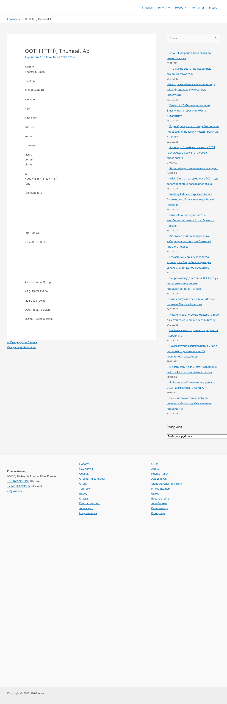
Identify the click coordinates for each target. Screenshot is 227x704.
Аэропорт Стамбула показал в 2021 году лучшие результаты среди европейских (191, 153)
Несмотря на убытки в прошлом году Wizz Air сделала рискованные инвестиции (191, 90)
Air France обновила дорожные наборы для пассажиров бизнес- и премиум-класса (189, 241)
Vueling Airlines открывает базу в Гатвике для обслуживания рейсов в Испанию (190, 199)
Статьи (83, 483)
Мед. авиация (88, 513)
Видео (213, 7)
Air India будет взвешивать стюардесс (193, 168)
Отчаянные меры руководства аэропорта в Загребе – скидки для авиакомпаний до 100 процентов (189, 262)
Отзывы (84, 498)
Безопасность (160, 498)
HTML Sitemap (160, 488)
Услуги (162, 7)
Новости (180, 7)
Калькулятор (159, 508)
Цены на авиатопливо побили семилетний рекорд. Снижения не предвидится (189, 403)
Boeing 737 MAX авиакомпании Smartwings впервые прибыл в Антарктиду (188, 110)
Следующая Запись (21, 347)
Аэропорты (32, 57)
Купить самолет (89, 503)
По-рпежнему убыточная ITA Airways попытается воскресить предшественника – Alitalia (192, 283)
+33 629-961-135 (18, 481)
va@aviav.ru (14, 491)
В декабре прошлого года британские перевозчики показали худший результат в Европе (193, 132)
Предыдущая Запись (22, 342)
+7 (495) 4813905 (18, 486)
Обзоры (84, 473)
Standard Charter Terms (166, 483)
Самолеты (86, 469)
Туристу (84, 488)
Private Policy (159, 473)
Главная (147, 7)
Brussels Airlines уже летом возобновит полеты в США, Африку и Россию (190, 220)
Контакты (198, 7)
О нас (154, 464)
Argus (155, 469)
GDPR (155, 493)
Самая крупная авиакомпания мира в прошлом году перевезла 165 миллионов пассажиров (192, 351)
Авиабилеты (159, 503)
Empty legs (158, 513)
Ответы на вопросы (92, 478)
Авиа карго (86, 508)
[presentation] (168, 7)
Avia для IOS (159, 478)
